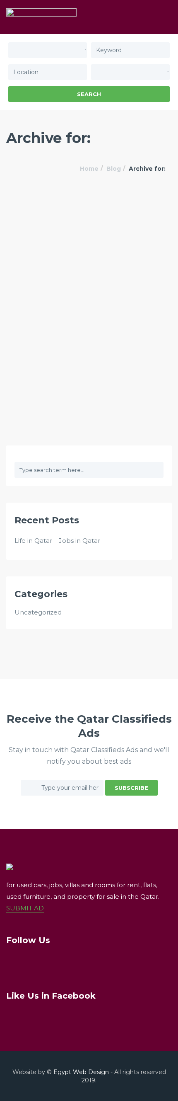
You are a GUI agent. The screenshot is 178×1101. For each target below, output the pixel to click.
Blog (113, 168)
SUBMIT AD (25, 908)
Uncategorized (38, 612)
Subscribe (131, 787)
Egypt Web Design (81, 1072)
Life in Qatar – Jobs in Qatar (57, 540)
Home (89, 168)
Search (89, 94)
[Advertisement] (89, 286)
